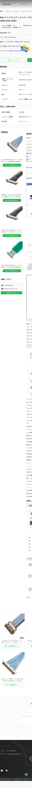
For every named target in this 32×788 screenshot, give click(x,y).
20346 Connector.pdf (15, 50)
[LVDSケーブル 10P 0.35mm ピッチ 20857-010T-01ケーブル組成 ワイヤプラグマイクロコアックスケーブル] (12, 626)
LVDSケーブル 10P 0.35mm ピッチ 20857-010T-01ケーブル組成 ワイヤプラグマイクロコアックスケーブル (12, 641)
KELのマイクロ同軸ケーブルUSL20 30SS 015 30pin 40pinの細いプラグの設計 (12, 679)
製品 (23, 4)
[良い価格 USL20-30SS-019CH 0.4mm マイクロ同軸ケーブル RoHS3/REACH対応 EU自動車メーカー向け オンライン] (12, 252)
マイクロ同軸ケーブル (16, 11)
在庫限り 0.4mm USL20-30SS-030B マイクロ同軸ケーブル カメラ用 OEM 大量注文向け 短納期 (11, 196)
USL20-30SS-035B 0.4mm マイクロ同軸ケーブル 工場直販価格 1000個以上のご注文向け (12, 161)
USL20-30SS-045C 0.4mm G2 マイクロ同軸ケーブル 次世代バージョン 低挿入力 (11, 231)
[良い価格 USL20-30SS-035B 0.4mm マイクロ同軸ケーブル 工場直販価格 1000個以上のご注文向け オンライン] (12, 146)
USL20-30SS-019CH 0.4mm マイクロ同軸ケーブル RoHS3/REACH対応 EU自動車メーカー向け (12, 267)
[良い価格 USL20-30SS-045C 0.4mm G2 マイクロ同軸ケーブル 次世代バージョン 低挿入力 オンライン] (12, 216)
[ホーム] (7, 4)
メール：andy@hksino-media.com (12, 754)
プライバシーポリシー (6, 779)
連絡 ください (12, 60)
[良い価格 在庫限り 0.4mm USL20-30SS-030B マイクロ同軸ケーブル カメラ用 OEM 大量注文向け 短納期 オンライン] (12, 181)
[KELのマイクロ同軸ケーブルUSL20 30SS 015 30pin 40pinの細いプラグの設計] (12, 664)
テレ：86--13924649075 (9, 751)
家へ (17, 4)
